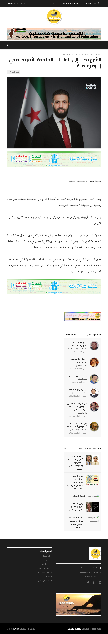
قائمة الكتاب (70, 335)
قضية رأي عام (79, 496)
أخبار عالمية (46, 564)
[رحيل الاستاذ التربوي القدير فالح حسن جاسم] (92, 507)
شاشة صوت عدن (44, 580)
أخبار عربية (46, 560)
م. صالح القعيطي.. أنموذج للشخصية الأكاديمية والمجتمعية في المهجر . (75, 462)
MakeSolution (13, 629)
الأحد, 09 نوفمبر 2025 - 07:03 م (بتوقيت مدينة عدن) (81, 54)
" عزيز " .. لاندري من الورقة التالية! (78, 360)
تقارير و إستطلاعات (43, 572)
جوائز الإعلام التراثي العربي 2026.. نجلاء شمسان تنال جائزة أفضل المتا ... (75, 482)
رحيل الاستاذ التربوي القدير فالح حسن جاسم (76, 507)
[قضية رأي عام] (93, 496)
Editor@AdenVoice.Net (89, 572)
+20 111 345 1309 (91, 576)
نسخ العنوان (14, 72)
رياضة (48, 576)
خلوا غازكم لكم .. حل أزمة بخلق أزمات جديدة (77, 425)
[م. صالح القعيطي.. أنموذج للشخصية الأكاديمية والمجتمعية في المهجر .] (92, 460)
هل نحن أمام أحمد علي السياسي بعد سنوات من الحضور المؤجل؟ (77, 407)
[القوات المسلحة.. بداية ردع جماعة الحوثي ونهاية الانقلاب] (92, 519)
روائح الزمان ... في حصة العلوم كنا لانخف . (77, 344)
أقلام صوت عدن (94, 335)
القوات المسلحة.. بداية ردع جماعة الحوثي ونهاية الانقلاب (75, 522)
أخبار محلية (46, 556)
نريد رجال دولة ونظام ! (77, 389)
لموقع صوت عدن (73, 629)
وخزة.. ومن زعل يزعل (78, 376)
